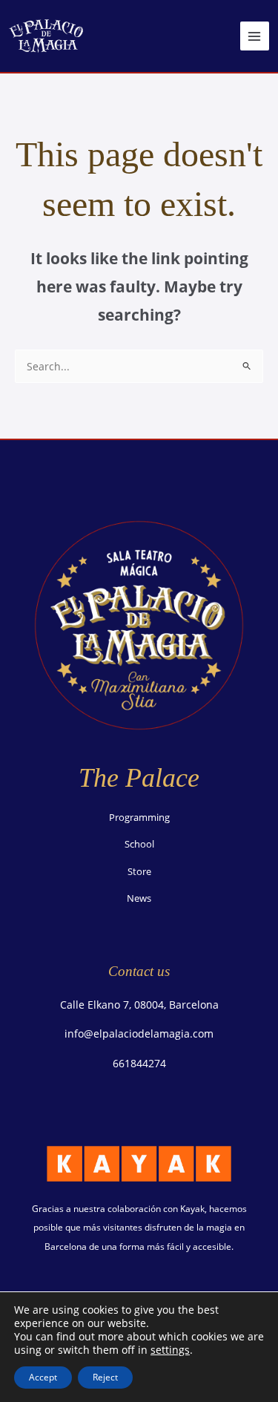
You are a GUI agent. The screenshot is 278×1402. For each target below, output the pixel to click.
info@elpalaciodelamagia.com (139, 1033)
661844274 (139, 1063)
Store (139, 871)
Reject (105, 1377)
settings (170, 1350)
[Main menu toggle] (254, 36)
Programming (139, 817)
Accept (43, 1377)
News (139, 898)
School (139, 844)
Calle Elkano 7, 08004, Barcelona (139, 1005)
